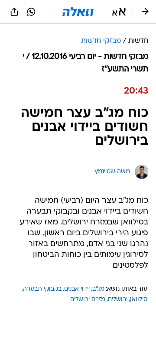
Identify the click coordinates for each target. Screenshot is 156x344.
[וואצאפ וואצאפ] (31, 11)
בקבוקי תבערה (42, 289)
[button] (119, 12)
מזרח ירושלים (87, 299)
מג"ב (98, 289)
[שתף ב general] (14, 11)
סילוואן (138, 299)
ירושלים (117, 299)
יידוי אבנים (77, 289)
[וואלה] (78, 11)
